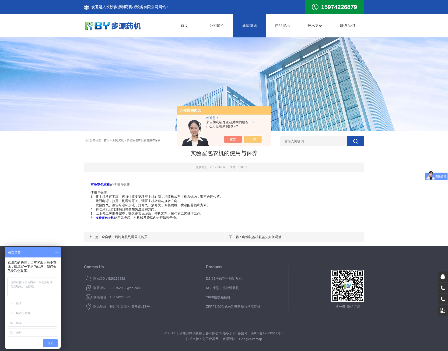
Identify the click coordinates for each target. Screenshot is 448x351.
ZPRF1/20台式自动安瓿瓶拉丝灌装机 (233, 306)
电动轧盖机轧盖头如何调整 (261, 237)
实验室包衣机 (100, 184)
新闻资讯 (249, 26)
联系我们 (347, 26)
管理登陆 (228, 339)
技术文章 (315, 26)
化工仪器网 (210, 339)
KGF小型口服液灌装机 (222, 288)
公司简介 (217, 26)
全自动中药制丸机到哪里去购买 (124, 237)
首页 (184, 26)
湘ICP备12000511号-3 (267, 333)
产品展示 (282, 26)
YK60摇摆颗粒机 (218, 297)
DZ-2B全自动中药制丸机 (224, 278)
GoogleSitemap (250, 339)
